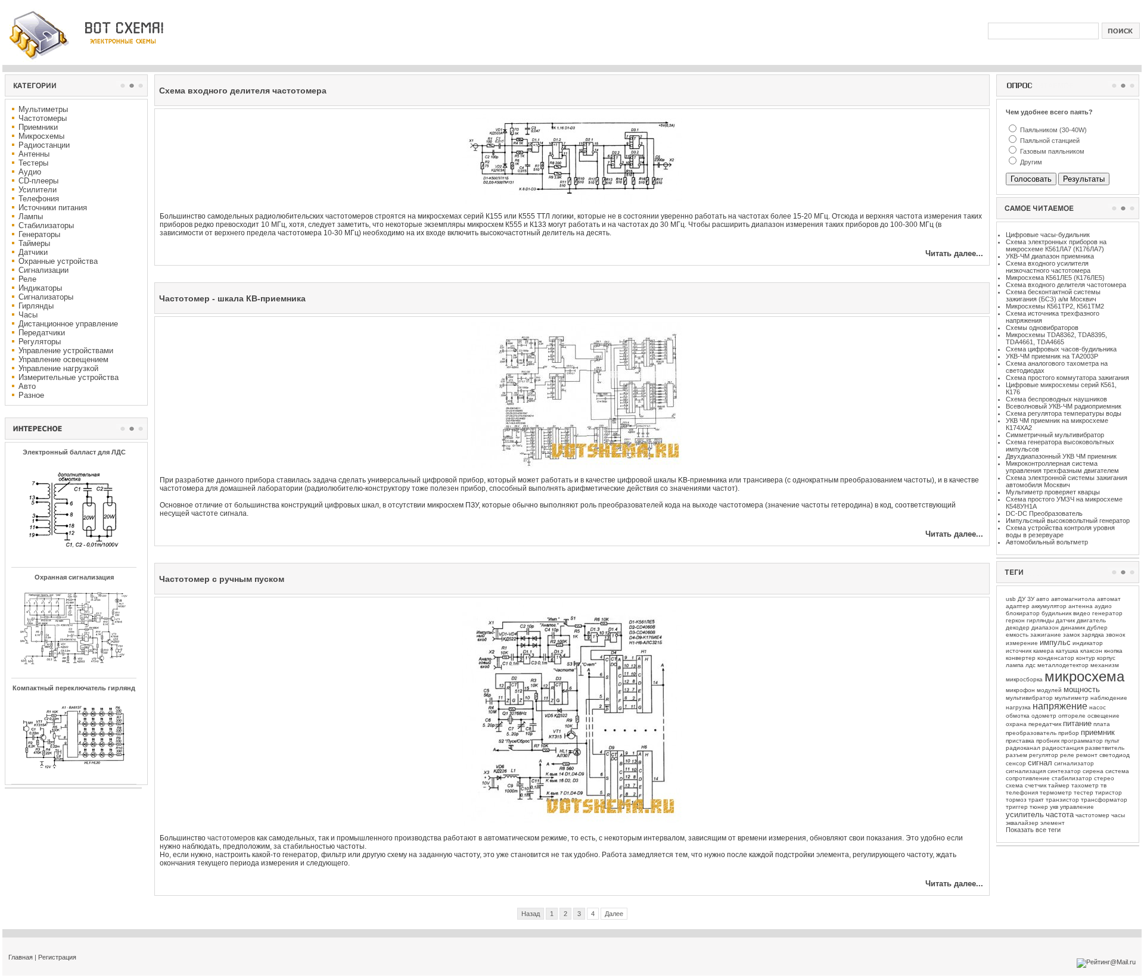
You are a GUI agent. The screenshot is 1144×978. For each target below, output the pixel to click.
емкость (1017, 634)
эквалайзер (1022, 823)
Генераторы (39, 234)
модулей (1049, 690)
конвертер (1021, 658)
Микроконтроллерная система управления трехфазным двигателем (1062, 467)
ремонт (1087, 755)
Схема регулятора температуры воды (1063, 413)
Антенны (33, 153)
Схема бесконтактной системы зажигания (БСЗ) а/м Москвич (1053, 295)
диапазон (1045, 627)
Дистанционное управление (68, 323)
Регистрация (57, 957)
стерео (1104, 778)
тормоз (1016, 799)
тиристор (1108, 792)
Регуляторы (39, 341)
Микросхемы (41, 136)
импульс (1055, 642)
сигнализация (1026, 771)
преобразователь (1031, 733)
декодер (1018, 627)
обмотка (1018, 715)
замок (1071, 634)
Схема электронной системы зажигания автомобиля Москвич (1066, 481)
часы (1118, 815)
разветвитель (1104, 748)
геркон (1015, 620)
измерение (1022, 643)
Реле (27, 279)
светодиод (1114, 755)
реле (1067, 755)
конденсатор (1055, 658)
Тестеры (33, 162)
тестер (1083, 792)
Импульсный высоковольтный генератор (1068, 520)
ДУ (1021, 599)
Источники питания (52, 207)
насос (1097, 707)
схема (1014, 785)
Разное (31, 395)
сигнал (1040, 762)
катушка (1067, 650)
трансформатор (1104, 799)
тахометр (1085, 785)
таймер (1059, 785)
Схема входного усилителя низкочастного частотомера (1048, 267)
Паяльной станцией (1049, 140)
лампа (1015, 665)
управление (1077, 806)
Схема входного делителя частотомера (1066, 284)
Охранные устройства (58, 261)
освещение (1103, 715)
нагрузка (1018, 707)
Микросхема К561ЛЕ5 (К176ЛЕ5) (1055, 277)
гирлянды (1040, 620)
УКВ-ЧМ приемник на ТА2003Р (1052, 356)
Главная (20, 957)
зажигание (1045, 634)
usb (1011, 599)
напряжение (1060, 706)
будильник (1056, 613)
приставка (1020, 740)
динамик (1073, 627)
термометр (1056, 792)
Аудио (29, 171)
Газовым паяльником (1051, 151)
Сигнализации (43, 270)
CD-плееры (38, 180)
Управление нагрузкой (58, 368)
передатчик (1044, 724)
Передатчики (41, 332)
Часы (28, 314)
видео (1081, 613)
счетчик (1035, 785)
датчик (1065, 620)
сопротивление (1028, 778)
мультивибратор (1029, 697)
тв (1103, 785)
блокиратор (1023, 613)
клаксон (1091, 650)
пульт (1112, 740)
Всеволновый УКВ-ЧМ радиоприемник (1063, 406)
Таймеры (34, 243)
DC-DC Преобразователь (1044, 513)
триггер (1017, 806)
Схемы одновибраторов (1042, 327)
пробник (1047, 740)
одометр (1043, 715)
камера (1043, 650)
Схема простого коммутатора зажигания (1067, 377)
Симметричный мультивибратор (1055, 434)
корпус (1106, 658)
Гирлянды (36, 305)
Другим (1030, 162)
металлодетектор (1063, 665)
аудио (1103, 606)
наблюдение (1108, 697)
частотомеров (231, 838)
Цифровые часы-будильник (1048, 234)
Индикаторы (40, 288)
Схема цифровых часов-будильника (1061, 349)
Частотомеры (42, 118)
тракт (1036, 799)
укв (1054, 806)
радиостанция (1062, 748)
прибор (1068, 733)
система (1117, 771)
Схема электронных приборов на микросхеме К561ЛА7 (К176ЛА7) (1056, 245)
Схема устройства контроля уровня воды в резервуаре (1060, 531)
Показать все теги (1033, 829)
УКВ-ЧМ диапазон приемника (1050, 256)
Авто (27, 386)
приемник (1098, 732)
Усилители (37, 189)
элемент (1052, 823)
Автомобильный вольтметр (1047, 542)
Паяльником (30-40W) (1052, 129)
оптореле (1072, 715)
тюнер (1039, 806)
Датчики (33, 252)
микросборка (1024, 679)
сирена (1093, 771)
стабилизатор (1072, 778)
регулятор (1043, 755)
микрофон (1020, 690)
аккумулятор (1049, 606)
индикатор (1087, 643)
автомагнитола (1073, 599)
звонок (1115, 634)
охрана (1016, 724)
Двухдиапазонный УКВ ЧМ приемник (1061, 456)
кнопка (1113, 650)
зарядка (1092, 634)
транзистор (1062, 799)
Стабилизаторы (46, 225)
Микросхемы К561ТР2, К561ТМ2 (1055, 306)
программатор (1082, 740)
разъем (1016, 755)
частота (1060, 814)
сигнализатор (1074, 763)
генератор (1107, 613)
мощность (1082, 689)
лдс (1030, 665)
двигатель (1091, 620)
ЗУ (1030, 599)
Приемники (38, 127)
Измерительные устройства (68, 377)
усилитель (1025, 814)
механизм (1104, 665)
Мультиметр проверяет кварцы (1053, 492)
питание (1077, 723)
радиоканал (1023, 748)
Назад (530, 913)
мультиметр (1072, 697)
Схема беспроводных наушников (1056, 399)
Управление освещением (63, 359)
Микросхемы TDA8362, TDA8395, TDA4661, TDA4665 (1056, 338)
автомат (1109, 599)
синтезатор (1064, 771)
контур (1085, 658)
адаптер (1018, 606)
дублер (1097, 627)
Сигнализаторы (45, 296)
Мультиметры (43, 109)
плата (1101, 724)
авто (1042, 599)
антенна (1080, 606)
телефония (1022, 792)
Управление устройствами (65, 350)
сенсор (1016, 763)
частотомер (1092, 815)
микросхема (1084, 676)
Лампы (30, 216)
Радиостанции (44, 145)
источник (1018, 650)
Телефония (38, 198)
